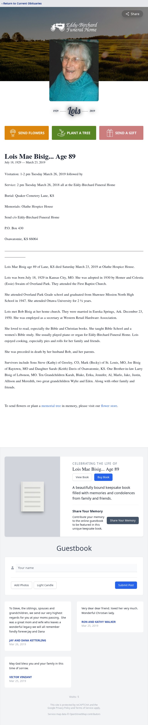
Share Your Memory (122, 520)
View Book (82, 477)
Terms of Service (84, 708)
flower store (109, 405)
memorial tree (51, 405)
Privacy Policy (63, 708)
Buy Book (103, 477)
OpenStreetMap (78, 714)
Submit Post (126, 585)
